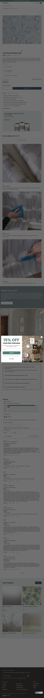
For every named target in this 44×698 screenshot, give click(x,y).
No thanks (11, 358)
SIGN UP (12, 353)
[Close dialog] (41, 337)
